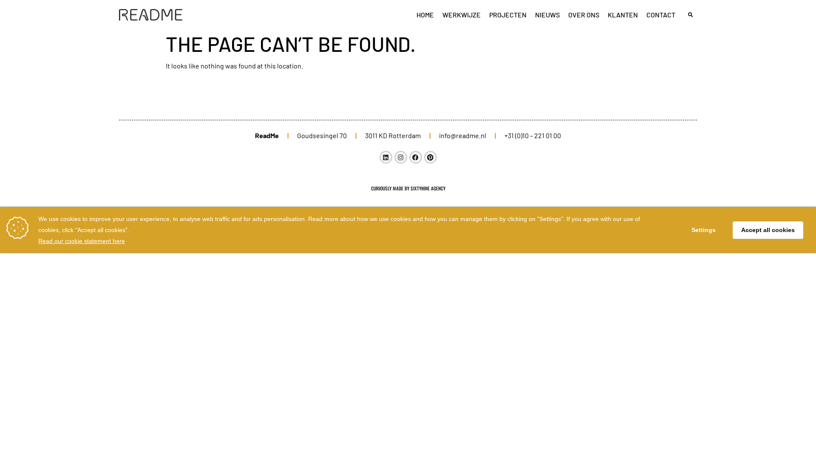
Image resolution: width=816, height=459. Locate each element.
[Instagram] (400, 157)
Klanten (623, 15)
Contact (660, 15)
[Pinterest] (430, 157)
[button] (690, 15)
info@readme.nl (462, 135)
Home (425, 15)
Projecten (508, 15)
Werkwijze (461, 15)
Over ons (583, 15)
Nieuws (547, 15)
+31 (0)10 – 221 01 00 (532, 135)
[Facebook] (415, 157)
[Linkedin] (386, 157)
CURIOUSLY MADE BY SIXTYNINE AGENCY (408, 188)
